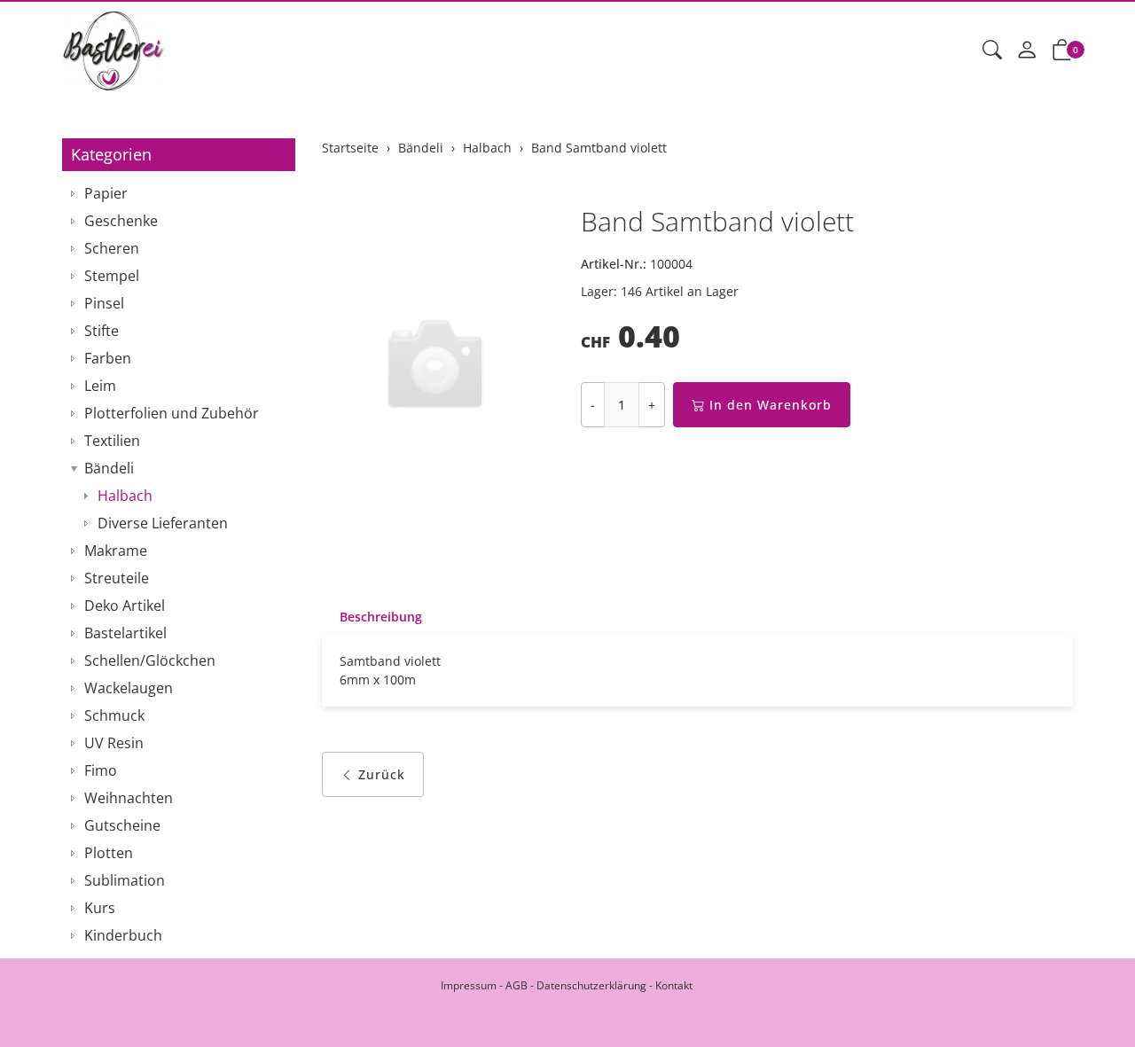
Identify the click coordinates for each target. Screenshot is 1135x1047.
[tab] (372, 617)
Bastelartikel (125, 633)
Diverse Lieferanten (163, 523)
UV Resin (114, 743)
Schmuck (114, 715)
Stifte (101, 330)
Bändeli (109, 468)
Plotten (108, 853)
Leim (100, 385)
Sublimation (124, 880)
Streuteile (116, 578)
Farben (107, 358)
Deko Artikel (124, 605)
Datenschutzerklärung (591, 985)
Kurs (99, 908)
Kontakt (674, 985)
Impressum (469, 985)
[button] (992, 50)
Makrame (115, 550)
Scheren (111, 248)
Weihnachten (128, 798)
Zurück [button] (381, 774)
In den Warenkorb (770, 404)
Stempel (111, 275)
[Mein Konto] (1026, 50)
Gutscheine (122, 825)
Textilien (112, 440)
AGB (516, 985)
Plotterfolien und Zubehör (171, 413)
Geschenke (121, 220)
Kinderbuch (123, 935)
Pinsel (104, 303)
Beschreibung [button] (381, 616)
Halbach (125, 495)
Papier (106, 193)
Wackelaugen (128, 688)
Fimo (100, 770)
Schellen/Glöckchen (149, 660)
